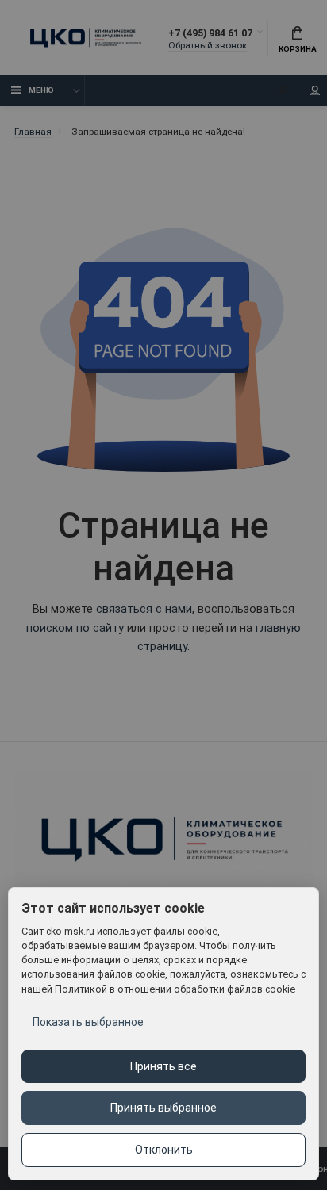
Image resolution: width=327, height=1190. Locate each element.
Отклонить (164, 1149)
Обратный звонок (207, 45)
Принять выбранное (163, 1107)
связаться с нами (144, 609)
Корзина (298, 48)
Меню (41, 90)
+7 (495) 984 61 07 (210, 33)
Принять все (163, 1066)
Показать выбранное (88, 1022)
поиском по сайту (75, 628)
